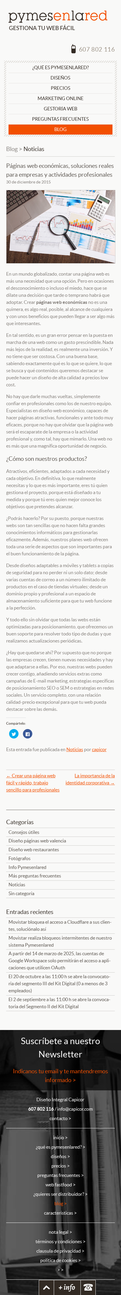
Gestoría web (60, 108)
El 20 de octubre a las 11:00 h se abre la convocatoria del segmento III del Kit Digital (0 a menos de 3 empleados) (59, 983)
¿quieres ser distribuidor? (58, 1194)
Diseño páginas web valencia (37, 840)
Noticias (33, 149)
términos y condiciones (59, 1241)
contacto (59, 1118)
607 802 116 (96, 49)
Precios (60, 88)
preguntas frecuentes (58, 1175)
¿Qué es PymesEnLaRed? (60, 67)
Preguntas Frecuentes (60, 119)
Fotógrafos (20, 858)
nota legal (58, 1232)
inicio (58, 1137)
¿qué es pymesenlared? (59, 1147)
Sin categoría (21, 893)
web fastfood (59, 1184)
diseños (58, 1156)
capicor (99, 749)
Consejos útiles (24, 832)
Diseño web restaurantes (34, 849)
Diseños (60, 77)
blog (58, 1203)
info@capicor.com (75, 1109)
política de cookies (58, 1260)
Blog (60, 129)
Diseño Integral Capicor (60, 1099)
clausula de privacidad (58, 1250)
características (58, 1212)
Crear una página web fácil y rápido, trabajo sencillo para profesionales (33, 782)
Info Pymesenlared (27, 867)
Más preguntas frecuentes (35, 875)
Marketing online (60, 98)
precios (58, 1165)
